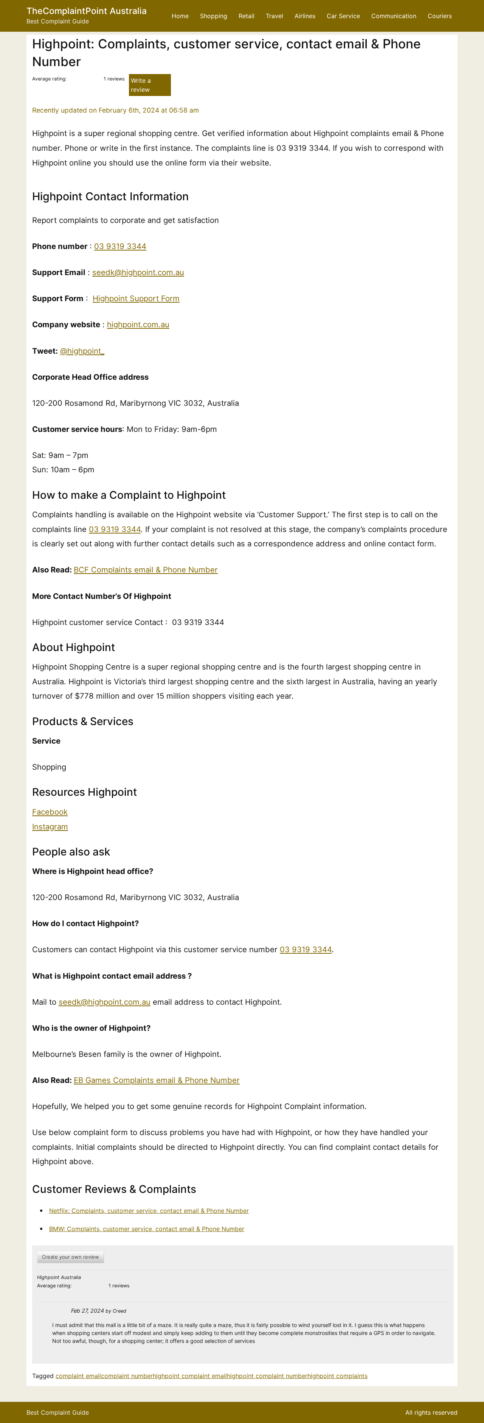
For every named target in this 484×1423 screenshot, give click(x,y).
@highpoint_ (82, 351)
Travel (274, 16)
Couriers (440, 16)
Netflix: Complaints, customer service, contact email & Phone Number (149, 1210)
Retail (246, 16)
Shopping (213, 16)
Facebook (50, 812)
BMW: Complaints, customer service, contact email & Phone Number (146, 1229)
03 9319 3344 (120, 246)
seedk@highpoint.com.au (138, 272)
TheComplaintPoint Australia (86, 11)
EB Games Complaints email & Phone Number (157, 1080)
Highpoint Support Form (136, 298)
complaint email (78, 1376)
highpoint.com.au (138, 324)
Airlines (305, 16)
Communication (393, 16)
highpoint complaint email (190, 1376)
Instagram (50, 826)
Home (180, 16)
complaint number (127, 1376)
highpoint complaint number (267, 1376)
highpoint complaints (337, 1376)
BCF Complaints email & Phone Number (146, 569)
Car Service (343, 16)
